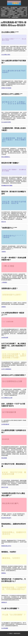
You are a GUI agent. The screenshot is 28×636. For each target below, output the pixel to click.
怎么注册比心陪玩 (5, 54)
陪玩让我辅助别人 (5, 156)
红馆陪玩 (21, 13)
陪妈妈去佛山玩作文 (6, 545)
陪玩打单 (3, 221)
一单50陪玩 (4, 282)
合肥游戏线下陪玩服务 (9, 8)
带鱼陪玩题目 (15, 17)
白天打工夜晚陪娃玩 (6, 369)
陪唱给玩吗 (20, 8)
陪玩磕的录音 (14, 7)
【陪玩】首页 (5, 7)
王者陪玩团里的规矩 (12, 13)
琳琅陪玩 (3, 573)
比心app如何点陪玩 (6, 122)
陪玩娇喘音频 (20, 11)
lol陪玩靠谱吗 (12, 11)
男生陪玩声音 (16, 15)
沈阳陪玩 (3, 306)
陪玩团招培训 (18, 10)
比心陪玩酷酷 (4, 628)
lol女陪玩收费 (4, 337)
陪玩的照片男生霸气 (6, 517)
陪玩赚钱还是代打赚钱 (6, 185)
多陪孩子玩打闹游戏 (6, 88)
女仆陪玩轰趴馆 (5, 424)
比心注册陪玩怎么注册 (6, 397)
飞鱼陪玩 (3, 251)
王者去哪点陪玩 (11, 14)
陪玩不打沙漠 (4, 487)
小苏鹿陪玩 (10, 10)
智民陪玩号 (4, 602)
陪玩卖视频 (4, 458)
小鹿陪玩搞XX (20, 14)
